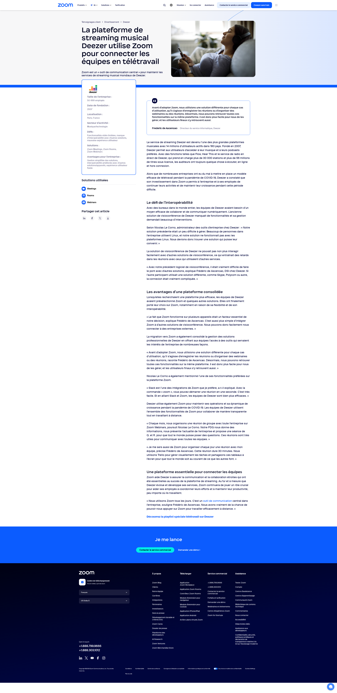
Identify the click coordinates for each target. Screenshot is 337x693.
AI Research (157, 639)
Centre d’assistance (243, 591)
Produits (81, 5)
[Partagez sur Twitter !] (100, 218)
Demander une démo (189, 550)
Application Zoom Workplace (187, 583)
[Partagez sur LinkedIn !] (84, 218)
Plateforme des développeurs (158, 633)
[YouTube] (92, 658)
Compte (238, 587)
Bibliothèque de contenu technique (245, 605)
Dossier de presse (159, 628)
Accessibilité (240, 619)
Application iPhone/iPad (190, 611)
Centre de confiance (154, 668)
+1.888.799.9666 (90, 646)
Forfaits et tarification (216, 598)
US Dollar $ (85, 601)
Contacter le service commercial (234, 5)
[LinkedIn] (80, 658)
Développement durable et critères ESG (163, 618)
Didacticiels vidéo (242, 624)
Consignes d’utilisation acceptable (174, 668)
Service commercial (217, 573)
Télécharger (185, 573)
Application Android (188, 615)
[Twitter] (86, 658)
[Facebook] (98, 658)
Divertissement (111, 22)
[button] (330, 686)
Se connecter (195, 5)
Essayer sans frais (261, 5)
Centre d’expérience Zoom (219, 611)
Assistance (209, 5)
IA (94, 5)
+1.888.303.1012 (89, 650)
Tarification (120, 5)
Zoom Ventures (158, 643)
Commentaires (241, 611)
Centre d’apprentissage (245, 595)
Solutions (105, 5)
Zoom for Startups (215, 615)
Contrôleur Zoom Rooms (190, 593)
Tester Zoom (240, 582)
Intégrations (157, 600)
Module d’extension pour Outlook (190, 605)
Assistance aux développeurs (241, 629)
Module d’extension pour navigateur (190, 599)
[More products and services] (276, 5)
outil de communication (217, 501)
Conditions (128, 668)
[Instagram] (103, 658)
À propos (156, 573)
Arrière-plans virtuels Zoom (191, 620)
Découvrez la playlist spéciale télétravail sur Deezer (180, 516)
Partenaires (157, 604)
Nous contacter (241, 615)
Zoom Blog (156, 582)
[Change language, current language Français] (171, 5)
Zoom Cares (157, 624)
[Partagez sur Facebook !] (92, 218)
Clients (155, 587)
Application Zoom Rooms (190, 589)
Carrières (156, 595)
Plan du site (128, 674)
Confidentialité (139, 668)
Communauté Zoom (243, 600)
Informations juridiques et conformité (199, 668)
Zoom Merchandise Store (163, 648)
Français (84, 592)
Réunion (180, 5)
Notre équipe (157, 591)
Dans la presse (158, 613)
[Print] (108, 218)
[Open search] (164, 5)
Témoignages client (91, 22)
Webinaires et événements (219, 606)
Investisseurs (157, 609)
